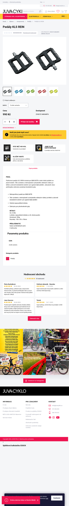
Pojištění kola (30, 408)
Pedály (13, 258)
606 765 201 (55, 412)
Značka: (45, 33)
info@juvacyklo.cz (56, 135)
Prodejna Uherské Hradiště (11, 411)
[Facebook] (50, 417)
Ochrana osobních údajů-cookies (34, 426)
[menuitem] (15, 16)
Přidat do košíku (27, 122)
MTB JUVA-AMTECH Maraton (12, 414)
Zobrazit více (34, 318)
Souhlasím (56, 498)
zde (47, 498)
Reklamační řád (31, 419)
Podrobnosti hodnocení (29, 33)
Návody (28, 405)
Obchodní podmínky (15, 2)
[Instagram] (53, 417)
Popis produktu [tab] (33, 168)
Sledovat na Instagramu (36, 380)
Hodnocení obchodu (34, 274)
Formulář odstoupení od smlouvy (33, 415)
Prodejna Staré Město (10, 408)
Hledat (40, 11)
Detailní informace (8, 127)
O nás (4, 405)
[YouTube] (58, 417)
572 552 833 (55, 409)
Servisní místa (7, 417)
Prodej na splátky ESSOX (34, 411)
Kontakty (5, 2)
